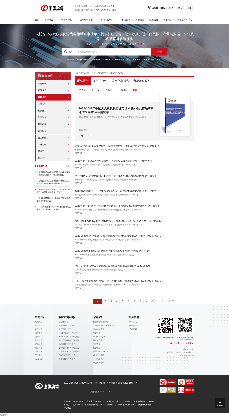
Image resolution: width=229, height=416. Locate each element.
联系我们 (153, 20)
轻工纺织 (42, 138)
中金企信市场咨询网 (126, 405)
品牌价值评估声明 (100, 322)
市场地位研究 (107, 20)
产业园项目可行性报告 (68, 333)
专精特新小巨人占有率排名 (104, 325)
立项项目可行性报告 (67, 359)
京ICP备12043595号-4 (127, 383)
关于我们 (139, 20)
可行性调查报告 (111, 401)
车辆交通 (42, 104)
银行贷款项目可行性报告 (69, 348)
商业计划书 (63, 322)
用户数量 (96, 344)
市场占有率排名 (184, 20)
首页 (37, 20)
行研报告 (145, 59)
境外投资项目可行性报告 (69, 340)
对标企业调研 (98, 355)
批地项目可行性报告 (67, 344)
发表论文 (110, 405)
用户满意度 (97, 340)
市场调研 (167, 20)
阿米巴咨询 (78, 401)
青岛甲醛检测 (139, 401)
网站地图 (67, 408)
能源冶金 (42, 117)
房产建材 (42, 111)
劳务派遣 (77, 405)
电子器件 (81, 90)
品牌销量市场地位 (100, 351)
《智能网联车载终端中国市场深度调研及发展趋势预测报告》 (53, 199)
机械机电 (42, 124)
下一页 (171, 301)
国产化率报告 (86, 20)
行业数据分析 (95, 59)
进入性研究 (155, 59)
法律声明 (133, 329)
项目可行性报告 (117, 59)
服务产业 (42, 151)
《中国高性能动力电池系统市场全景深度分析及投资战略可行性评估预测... (53, 173)
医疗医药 (42, 83)
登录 (180, 8)
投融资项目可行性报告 (68, 355)
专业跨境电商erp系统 (93, 405)
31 (163, 301)
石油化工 (42, 90)
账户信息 (133, 325)
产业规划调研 (98, 359)
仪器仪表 (42, 97)
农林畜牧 (42, 144)
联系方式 (133, 322)
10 (152, 301)
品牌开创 (96, 333)
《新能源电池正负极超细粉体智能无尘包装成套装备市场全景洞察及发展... (53, 182)
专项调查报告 (98, 363)
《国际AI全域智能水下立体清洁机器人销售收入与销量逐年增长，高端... (53, 190)
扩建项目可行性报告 (67, 325)
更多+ (68, 166)
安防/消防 (110, 90)
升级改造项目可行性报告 (69, 337)
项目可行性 (66, 20)
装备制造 (42, 131)
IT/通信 (123, 90)
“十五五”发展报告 (133, 59)
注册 (190, 8)
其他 (135, 90)
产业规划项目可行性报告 (69, 351)
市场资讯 (126, 20)
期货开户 (126, 401)
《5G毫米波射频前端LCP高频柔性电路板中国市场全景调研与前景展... (54, 208)
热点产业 (42, 158)
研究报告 (49, 20)
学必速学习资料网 (94, 401)
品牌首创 (96, 348)
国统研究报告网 (144, 405)
